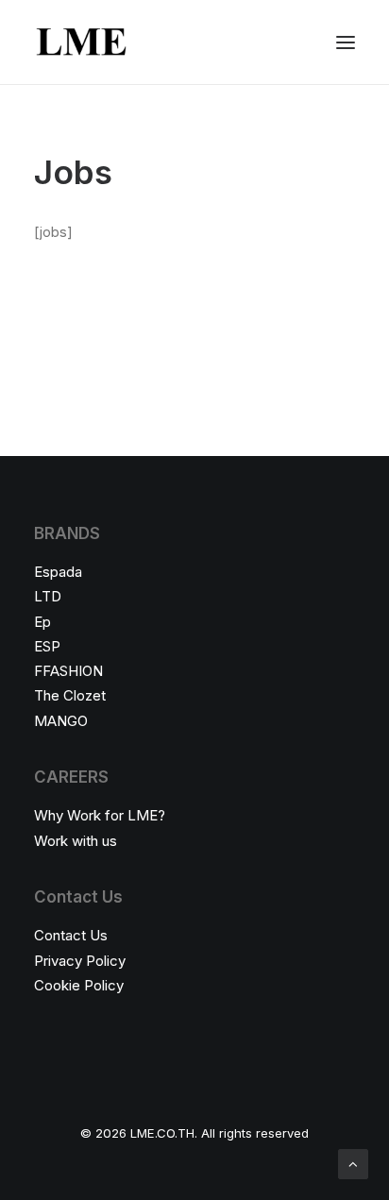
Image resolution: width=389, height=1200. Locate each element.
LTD (47, 596)
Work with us (75, 841)
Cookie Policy (79, 985)
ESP (47, 646)
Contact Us (71, 935)
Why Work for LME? (99, 815)
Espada (58, 572)
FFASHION (68, 671)
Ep (42, 622)
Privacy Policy (80, 961)
